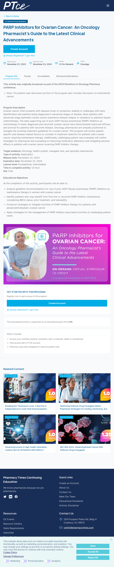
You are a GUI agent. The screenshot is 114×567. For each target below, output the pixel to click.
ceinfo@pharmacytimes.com (79, 527)
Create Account (19, 49)
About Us (64, 487)
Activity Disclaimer (69, 505)
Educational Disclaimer (71, 501)
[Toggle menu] (108, 5)
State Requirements (13, 528)
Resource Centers (12, 523)
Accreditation (43, 76)
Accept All (93, 552)
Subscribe (8, 532)
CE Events (8, 519)
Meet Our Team (67, 496)
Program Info (11, 76)
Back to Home (12, 16)
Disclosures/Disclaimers (67, 76)
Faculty (27, 76)
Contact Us (65, 492)
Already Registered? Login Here (20, 55)
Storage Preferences (13, 556)
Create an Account (69, 483)
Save (93, 546)
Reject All (93, 557)
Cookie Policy (10, 552)
